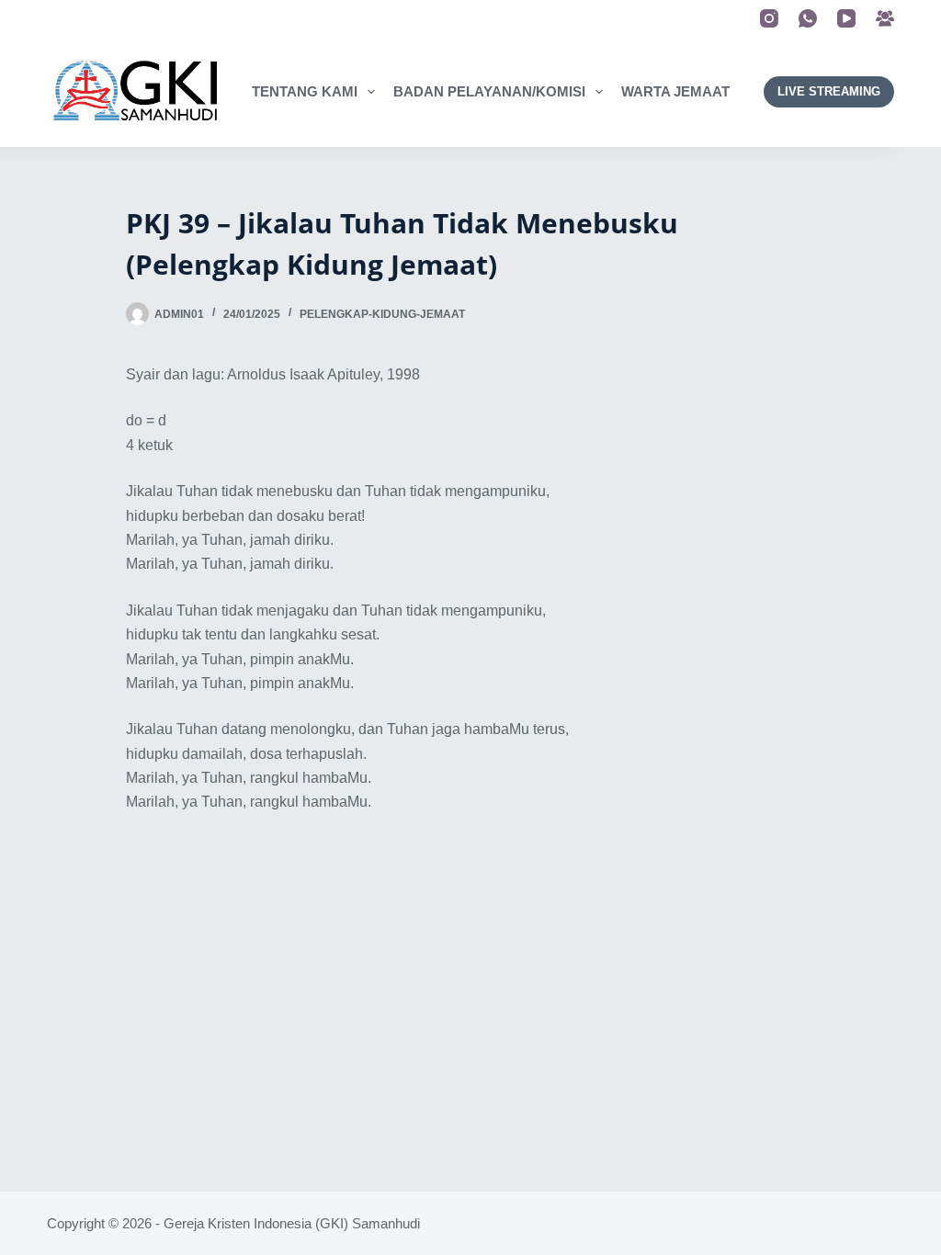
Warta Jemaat (675, 91)
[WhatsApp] (808, 18)
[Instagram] (769, 18)
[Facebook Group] (885, 18)
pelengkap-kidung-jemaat (382, 314)
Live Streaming (828, 91)
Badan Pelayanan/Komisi (489, 91)
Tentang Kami (304, 91)
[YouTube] (846, 18)
